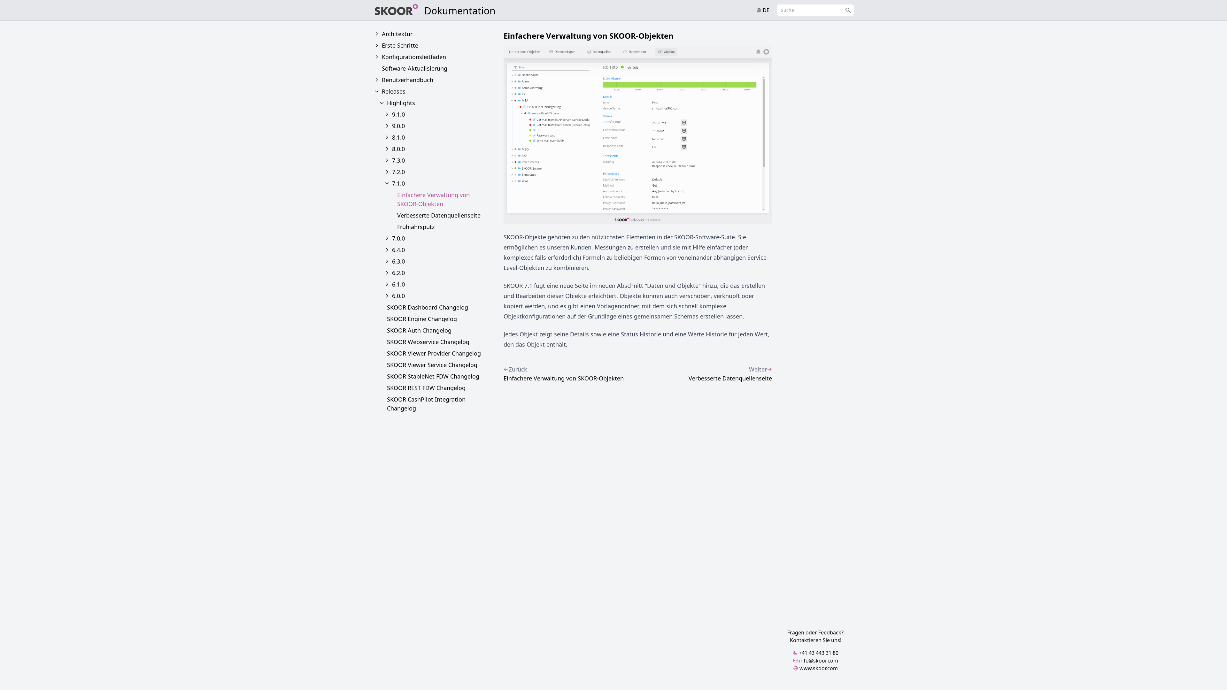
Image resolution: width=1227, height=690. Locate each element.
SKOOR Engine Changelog (422, 319)
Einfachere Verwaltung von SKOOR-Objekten (433, 199)
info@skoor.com (818, 660)
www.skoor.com (818, 668)
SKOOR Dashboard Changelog (427, 307)
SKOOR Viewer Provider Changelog (434, 353)
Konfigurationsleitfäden (414, 57)
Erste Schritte (400, 45)
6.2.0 (398, 273)
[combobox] (815, 10)
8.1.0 (398, 137)
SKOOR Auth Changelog (419, 330)
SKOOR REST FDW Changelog (426, 388)
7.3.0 (398, 160)
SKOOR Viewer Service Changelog (432, 365)
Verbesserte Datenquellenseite (439, 215)
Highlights (401, 103)
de (766, 10)
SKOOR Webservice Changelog (428, 342)
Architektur (397, 34)
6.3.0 (398, 261)
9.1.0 (398, 114)
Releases (393, 91)
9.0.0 (398, 126)
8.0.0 (398, 149)
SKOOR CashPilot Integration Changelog (426, 403)
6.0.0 (398, 296)
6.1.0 (398, 284)
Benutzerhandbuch (407, 80)
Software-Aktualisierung (414, 68)
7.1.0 (398, 183)
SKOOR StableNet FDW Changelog (433, 376)
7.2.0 (398, 172)
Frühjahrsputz (416, 227)
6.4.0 (398, 250)
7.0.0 (398, 238)
